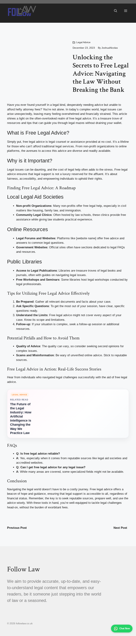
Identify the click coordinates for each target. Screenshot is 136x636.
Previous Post (17, 527)
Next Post (120, 527)
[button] (115, 11)
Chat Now (124, 628)
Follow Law (23, 569)
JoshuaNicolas (109, 47)
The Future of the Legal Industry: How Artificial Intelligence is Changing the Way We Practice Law (20, 418)
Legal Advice (83, 42)
